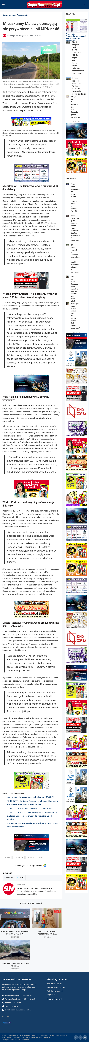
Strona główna (9, 15)
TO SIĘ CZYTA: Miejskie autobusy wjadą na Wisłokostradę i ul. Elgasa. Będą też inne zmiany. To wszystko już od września (32, 815)
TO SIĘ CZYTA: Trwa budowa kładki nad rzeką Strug (29, 808)
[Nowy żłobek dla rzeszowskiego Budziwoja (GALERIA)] (15, 918)
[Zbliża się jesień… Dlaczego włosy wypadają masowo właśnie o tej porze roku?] (67, 277)
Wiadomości (22, 15)
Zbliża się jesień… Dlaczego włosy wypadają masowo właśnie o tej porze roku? (74, 289)
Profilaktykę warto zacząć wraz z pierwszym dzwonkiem (76, 38)
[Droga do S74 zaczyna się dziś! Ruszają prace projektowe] (67, 96)
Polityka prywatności (11, 1039)
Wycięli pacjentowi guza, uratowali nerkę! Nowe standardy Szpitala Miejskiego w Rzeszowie (75, 228)
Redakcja (21, 884)
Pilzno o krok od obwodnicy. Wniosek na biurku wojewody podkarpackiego (79, 86)
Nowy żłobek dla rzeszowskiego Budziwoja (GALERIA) (30, 797)
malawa (7, 858)
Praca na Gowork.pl (54, 999)
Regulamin (25, 1039)
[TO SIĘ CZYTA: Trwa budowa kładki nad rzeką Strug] (15, 950)
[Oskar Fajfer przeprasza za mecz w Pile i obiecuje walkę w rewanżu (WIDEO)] (67, 184)
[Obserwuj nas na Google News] (45, 867)
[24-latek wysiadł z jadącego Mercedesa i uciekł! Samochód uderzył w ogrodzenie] (67, 245)
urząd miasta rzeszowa (35, 858)
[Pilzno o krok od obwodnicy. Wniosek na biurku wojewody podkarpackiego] (68, 78)
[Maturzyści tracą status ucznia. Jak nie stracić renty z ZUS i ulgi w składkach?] (67, 303)
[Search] (85, 5)
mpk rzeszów (18, 858)
